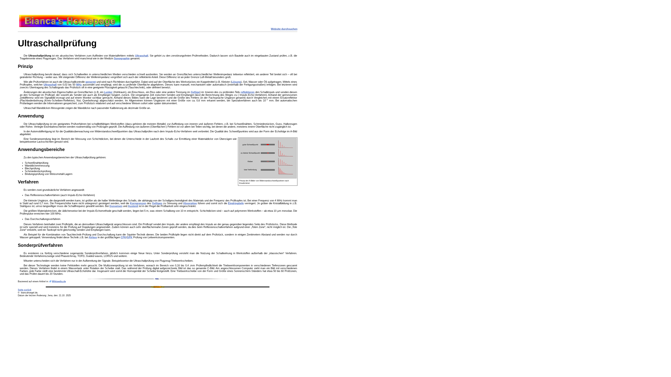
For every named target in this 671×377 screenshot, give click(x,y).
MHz (79, 84)
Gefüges (157, 203)
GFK (129, 237)
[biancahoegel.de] (70, 26)
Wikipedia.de (59, 281)
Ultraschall (141, 55)
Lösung (236, 81)
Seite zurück (24, 290)
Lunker (108, 92)
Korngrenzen (138, 203)
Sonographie (122, 58)
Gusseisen (115, 206)
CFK (123, 237)
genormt (90, 81)
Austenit (133, 206)
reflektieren (247, 92)
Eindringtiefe (236, 203)
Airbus (93, 237)
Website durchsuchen (284, 29)
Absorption (190, 203)
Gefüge (195, 92)
